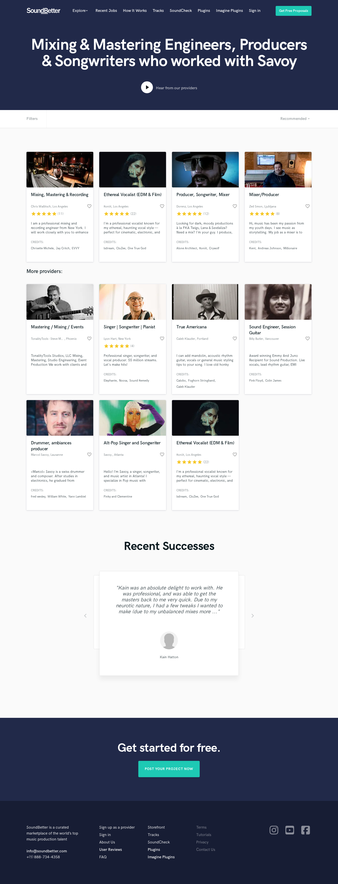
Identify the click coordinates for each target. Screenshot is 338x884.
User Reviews (110, 849)
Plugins (204, 10)
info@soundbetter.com (46, 851)
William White (57, 497)
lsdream (109, 248)
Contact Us (205, 849)
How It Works (135, 10)
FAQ (103, 857)
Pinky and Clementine (118, 497)
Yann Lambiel (77, 497)
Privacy (202, 842)
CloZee (120, 248)
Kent (252, 248)
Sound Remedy (139, 381)
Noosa (123, 381)
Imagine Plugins (229, 10)
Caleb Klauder (185, 387)
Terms (201, 827)
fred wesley (38, 497)
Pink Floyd (256, 381)
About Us (107, 842)
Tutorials (203, 835)
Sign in (255, 10)
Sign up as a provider (117, 827)
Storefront (156, 827)
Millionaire (290, 248)
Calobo (181, 381)
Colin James (273, 381)
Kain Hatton (169, 657)
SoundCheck (181, 10)
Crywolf (214, 248)
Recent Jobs (106, 10)
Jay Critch (63, 248)
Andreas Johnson (269, 248)
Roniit (203, 248)
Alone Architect (186, 248)
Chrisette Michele (42, 248)
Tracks (158, 10)
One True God (137, 248)
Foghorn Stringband (201, 381)
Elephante (110, 381)
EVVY (75, 248)
